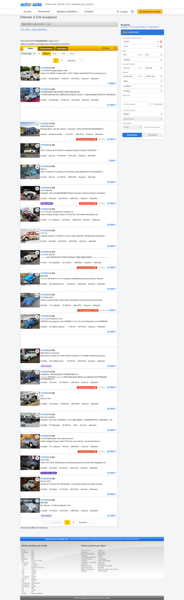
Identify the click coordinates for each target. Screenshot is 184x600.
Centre (100, 555)
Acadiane (25, 552)
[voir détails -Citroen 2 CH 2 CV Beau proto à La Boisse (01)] (30, 300)
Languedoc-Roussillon (89, 562)
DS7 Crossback (37, 561)
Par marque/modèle (137, 27)
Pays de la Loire (86, 567)
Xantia (33, 586)
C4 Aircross (26, 583)
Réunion (84, 571)
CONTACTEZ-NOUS (131, 539)
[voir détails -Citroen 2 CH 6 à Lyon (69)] (30, 150)
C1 (23, 567)
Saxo (33, 581)
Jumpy (33, 573)
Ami (23, 554)
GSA (33, 569)
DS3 (32, 554)
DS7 (32, 559)
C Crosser (25, 562)
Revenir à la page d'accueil (83, 598)
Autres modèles (36, 593)
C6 (23, 590)
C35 (23, 579)
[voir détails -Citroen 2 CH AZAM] (30, 129)
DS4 (32, 555)
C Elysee (25, 564)
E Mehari (34, 564)
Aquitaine (84, 552)
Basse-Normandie (87, 554)
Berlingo (24, 559)
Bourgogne (102, 554)
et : (142, 55)
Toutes (30, 49)
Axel (23, 557)
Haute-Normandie (104, 561)
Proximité (127, 123)
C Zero (24, 566)
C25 (23, 573)
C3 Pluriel (25, 578)
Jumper (34, 571)
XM (32, 588)
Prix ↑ (55, 54)
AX (23, 555)
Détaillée (124, 27)
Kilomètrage (128, 64)
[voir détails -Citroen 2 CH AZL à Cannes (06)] (30, 398)
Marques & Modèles (67, 11)
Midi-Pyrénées (86, 566)
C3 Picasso (26, 576)
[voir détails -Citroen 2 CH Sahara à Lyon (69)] (30, 172)
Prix (124, 51)
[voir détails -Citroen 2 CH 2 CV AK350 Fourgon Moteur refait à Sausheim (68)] (30, 73)
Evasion (34, 566)
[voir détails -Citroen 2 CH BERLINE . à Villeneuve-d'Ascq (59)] (30, 279)
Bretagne (84, 555)
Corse (100, 557)
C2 (23, 571)
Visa (32, 585)
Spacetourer (35, 583)
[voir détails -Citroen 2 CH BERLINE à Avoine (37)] (30, 505)
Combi (24, 593)
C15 (23, 569)
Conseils (88, 11)
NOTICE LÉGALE (116, 539)
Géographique (153, 27)
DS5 (32, 557)
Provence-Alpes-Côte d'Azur (108, 569)
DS (32, 552)
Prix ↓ (64, 54)
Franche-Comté (86, 559)
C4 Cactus (25, 585)
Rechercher (44, 11)
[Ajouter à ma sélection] (37, 69)
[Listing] (111, 48)
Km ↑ (72, 54)
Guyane (84, 561)
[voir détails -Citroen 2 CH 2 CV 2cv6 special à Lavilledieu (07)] (30, 257)
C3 (23, 574)
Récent (46, 54)
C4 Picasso (26, 586)
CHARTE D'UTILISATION (100, 539)
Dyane (33, 562)
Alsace (100, 550)
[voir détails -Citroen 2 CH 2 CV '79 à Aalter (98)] (30, 236)
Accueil (27, 11)
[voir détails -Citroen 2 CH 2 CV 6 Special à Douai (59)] (30, 193)
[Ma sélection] (132, 11)
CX (32, 550)
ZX (32, 592)
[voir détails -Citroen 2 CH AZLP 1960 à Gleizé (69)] (30, 462)
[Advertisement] (142, 159)
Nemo (33, 578)
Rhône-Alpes (102, 571)
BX (23, 561)
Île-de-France (86, 550)
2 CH (23, 550)
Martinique (101, 564)
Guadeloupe (102, 559)
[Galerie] (115, 48)
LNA (32, 574)
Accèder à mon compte (102, 598)
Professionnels (46, 49)
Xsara (33, 590)
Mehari (33, 576)
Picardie (101, 567)
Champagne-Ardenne (88, 557)
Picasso (34, 579)
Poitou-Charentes (87, 569)
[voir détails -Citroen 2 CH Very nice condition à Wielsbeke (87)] (30, 420)
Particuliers (62, 49)
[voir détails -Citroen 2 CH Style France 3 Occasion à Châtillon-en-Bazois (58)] (30, 356)
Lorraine (84, 564)
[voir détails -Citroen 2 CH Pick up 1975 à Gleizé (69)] (30, 484)
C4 (23, 581)
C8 (23, 592)
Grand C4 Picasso (37, 567)
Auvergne (101, 552)
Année (125, 72)
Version (126, 95)
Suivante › (72, 60)
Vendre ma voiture (151, 11)
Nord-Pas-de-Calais (105, 566)
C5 (23, 588)
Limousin (101, 562)
